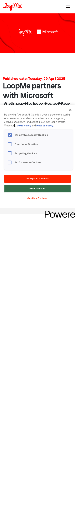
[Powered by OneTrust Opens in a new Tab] (58, 211)
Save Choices (37, 188)
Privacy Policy (44, 125)
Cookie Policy (23, 125)
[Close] (70, 110)
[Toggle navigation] (67, 6)
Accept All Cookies (37, 178)
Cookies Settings (37, 198)
